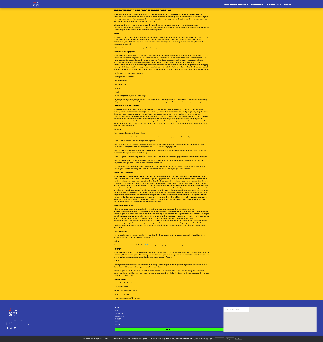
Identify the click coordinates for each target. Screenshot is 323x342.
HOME (226, 4)
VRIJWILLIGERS (256, 4)
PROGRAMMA (243, 4)
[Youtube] (15, 328)
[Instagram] (11, 328)
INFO (278, 4)
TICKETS (233, 4)
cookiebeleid (147, 245)
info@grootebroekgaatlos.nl (127, 290)
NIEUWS (287, 4)
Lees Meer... (238, 339)
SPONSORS (271, 4)
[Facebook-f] (7, 328)
